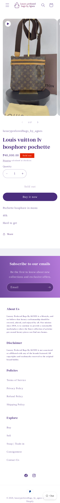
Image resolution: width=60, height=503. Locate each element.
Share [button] (10, 234)
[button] (7, 5)
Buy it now (30, 196)
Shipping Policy (16, 404)
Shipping (7, 160)
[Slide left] (22, 122)
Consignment (14, 451)
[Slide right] (37, 122)
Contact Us (13, 459)
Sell (9, 435)
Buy (9, 427)
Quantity (7, 166)
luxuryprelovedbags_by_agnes (28, 498)
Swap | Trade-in (15, 443)
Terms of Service (16, 380)
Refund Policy (15, 396)
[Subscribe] (49, 287)
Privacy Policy (15, 388)
